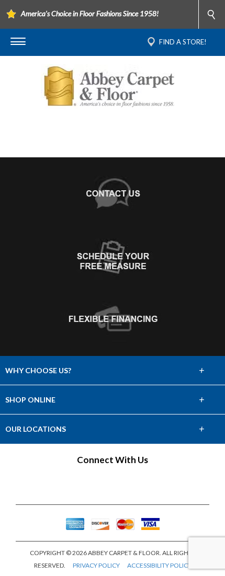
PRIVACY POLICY (96, 565)
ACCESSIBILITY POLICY (159, 565)
